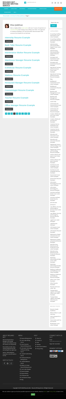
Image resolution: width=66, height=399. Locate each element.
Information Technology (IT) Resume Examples (54, 189)
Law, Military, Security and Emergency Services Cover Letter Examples (55, 209)
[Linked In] (61, 2)
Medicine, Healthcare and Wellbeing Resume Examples (55, 276)
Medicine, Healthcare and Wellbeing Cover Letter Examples (55, 271)
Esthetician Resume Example (18, 68)
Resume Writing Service (26, 338)
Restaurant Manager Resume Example (22, 83)
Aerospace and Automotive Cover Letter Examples (54, 59)
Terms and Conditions (42, 346)
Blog (15, 12)
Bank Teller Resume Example (18, 45)
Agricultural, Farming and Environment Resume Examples (55, 75)
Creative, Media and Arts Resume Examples (55, 120)
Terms (45, 391)
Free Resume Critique (26, 377)
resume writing (14, 29)
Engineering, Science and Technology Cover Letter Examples (55, 146)
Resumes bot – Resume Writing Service (10, 4)
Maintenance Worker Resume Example (22, 52)
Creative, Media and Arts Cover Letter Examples (55, 115)
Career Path (53, 101)
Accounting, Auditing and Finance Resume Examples (55, 40)
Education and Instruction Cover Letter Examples (54, 135)
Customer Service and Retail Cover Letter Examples (54, 125)
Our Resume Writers (32, 8)
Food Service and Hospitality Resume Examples (55, 171)
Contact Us (39, 340)
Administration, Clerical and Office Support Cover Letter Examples (55, 46)
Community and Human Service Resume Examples (54, 110)
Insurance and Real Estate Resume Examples (55, 199)
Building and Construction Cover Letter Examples (55, 82)
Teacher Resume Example (16, 98)
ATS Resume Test (25, 375)
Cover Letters (14, 8)
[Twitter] (55, 2)
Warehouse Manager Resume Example (22, 60)
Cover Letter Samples (26, 369)
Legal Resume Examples (53, 224)
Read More (9, 41)
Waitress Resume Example (17, 75)
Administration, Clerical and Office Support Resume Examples (54, 53)
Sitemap (38, 344)
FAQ (38, 342)
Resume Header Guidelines (54, 309)
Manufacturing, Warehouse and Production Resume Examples (55, 253)
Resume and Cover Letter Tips (55, 287)
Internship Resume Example (17, 37)
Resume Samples (25, 371)
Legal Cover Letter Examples (54, 220)
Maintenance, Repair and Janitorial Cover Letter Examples (55, 236)
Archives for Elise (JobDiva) (17, 16)
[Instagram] (58, 2)
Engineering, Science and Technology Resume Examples (55, 151)
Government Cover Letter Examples (55, 175)
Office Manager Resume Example (20, 105)
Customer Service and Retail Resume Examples (55, 130)
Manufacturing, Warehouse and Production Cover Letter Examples (54, 247)
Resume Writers (24, 373)
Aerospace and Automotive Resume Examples (55, 64)
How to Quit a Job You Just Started (55, 320)
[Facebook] (52, 2)
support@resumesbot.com (31, 2)
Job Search (52, 204)
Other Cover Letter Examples (55, 280)
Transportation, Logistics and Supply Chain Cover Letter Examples (55, 293)
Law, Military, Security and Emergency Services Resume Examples (55, 216)
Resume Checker (43, 8)
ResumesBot (6, 16)
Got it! (33, 394)
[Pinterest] (7, 363)
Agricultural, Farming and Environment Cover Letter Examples (55, 70)
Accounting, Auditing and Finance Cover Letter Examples (55, 35)
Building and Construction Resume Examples (55, 88)
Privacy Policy (40, 348)
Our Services (22, 8)
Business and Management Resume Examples (54, 98)
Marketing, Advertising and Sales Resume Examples (55, 266)
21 (25, 113)
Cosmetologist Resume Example (19, 90)
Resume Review (7, 12)
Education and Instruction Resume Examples (55, 141)
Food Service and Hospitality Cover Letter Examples (54, 166)
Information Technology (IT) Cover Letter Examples (55, 183)
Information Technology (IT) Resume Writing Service (26, 349)
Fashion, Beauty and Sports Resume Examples (55, 161)
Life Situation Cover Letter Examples (55, 227)
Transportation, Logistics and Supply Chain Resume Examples (55, 299)
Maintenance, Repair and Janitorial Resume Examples (55, 241)
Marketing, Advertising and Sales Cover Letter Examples (55, 260)
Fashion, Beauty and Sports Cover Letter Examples (55, 156)
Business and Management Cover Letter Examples (55, 93)
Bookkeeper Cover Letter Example (55, 324)
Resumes (6, 8)
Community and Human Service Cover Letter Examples (55, 105)
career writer (24, 28)
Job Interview (53, 202)
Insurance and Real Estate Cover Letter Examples (55, 194)
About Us (39, 338)
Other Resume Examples (54, 283)
